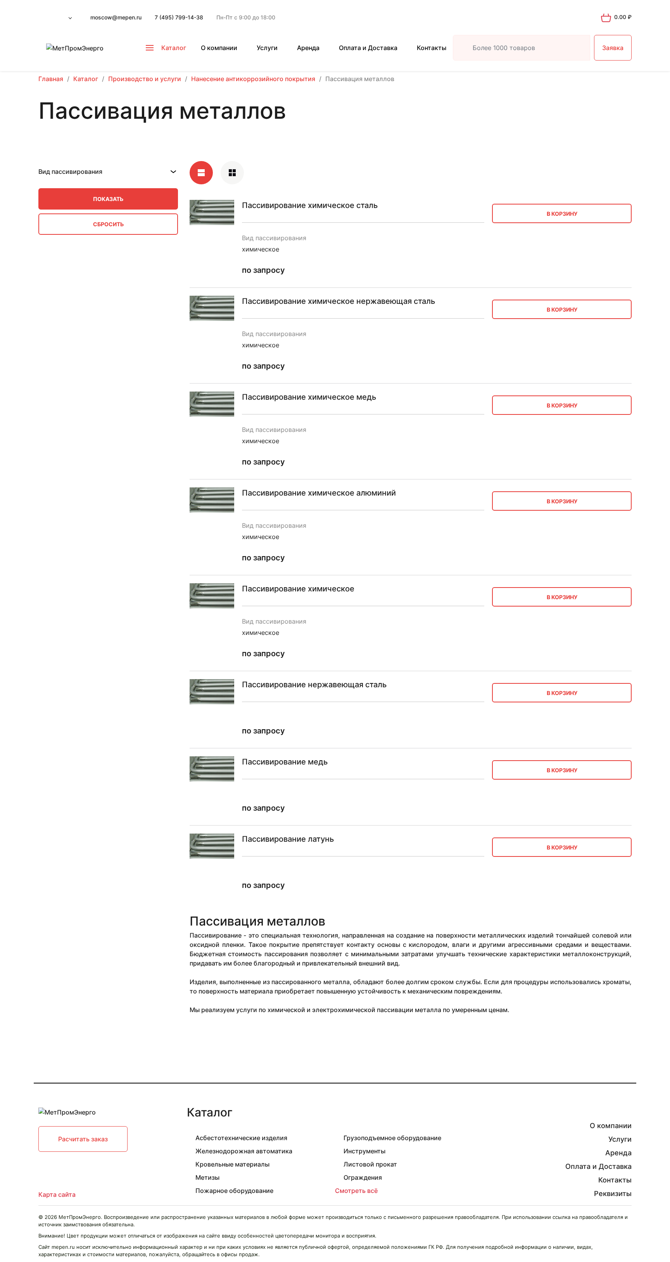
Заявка (612, 48)
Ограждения (363, 1177)
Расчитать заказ (83, 1139)
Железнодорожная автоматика (243, 1151)
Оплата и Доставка (368, 48)
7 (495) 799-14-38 (179, 17)
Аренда (308, 48)
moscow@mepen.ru (116, 17)
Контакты (431, 48)
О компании (219, 48)
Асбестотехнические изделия (241, 1138)
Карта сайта (57, 1194)
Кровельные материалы (232, 1164)
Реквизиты (613, 1193)
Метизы (207, 1177)
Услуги (267, 48)
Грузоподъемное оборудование (392, 1138)
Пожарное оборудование (234, 1190)
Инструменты (364, 1151)
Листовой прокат (370, 1164)
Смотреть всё (356, 1190)
